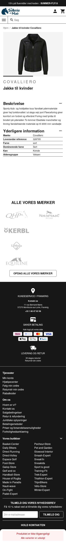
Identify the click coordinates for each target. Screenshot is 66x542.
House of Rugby (12, 478)
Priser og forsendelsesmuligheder (22, 428)
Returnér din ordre (33, 360)
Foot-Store (9, 463)
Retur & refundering (14, 416)
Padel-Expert (10, 494)
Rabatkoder (9, 393)
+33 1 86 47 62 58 (33, 311)
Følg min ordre (11, 385)
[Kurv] (62, 11)
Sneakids (39, 463)
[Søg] (12, 19)
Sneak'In (39, 459)
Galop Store (9, 467)
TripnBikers (40, 482)
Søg (16, 20)
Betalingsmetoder (13, 424)
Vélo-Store (40, 486)
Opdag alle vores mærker (33, 273)
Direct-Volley (10, 455)
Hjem (5, 27)
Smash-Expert (42, 455)
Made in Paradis (12, 482)
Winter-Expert (42, 490)
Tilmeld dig (51, 514)
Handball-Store (11, 474)
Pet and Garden (43, 448)
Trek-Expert (40, 474)
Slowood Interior (43, 451)
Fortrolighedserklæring (15, 431)
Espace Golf (9, 459)
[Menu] (4, 20)
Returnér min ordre (13, 389)
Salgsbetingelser (12, 412)
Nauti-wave (9, 486)
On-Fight (7, 490)
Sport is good (41, 467)
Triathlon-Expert (43, 478)
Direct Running (11, 451)
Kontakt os (33, 301)
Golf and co (9, 471)
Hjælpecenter (10, 382)
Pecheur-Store (42, 444)
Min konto (8, 378)
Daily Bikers (9, 448)
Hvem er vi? (9, 405)
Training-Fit (40, 471)
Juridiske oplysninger (15, 420)
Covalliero (20, 81)
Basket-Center (11, 444)
